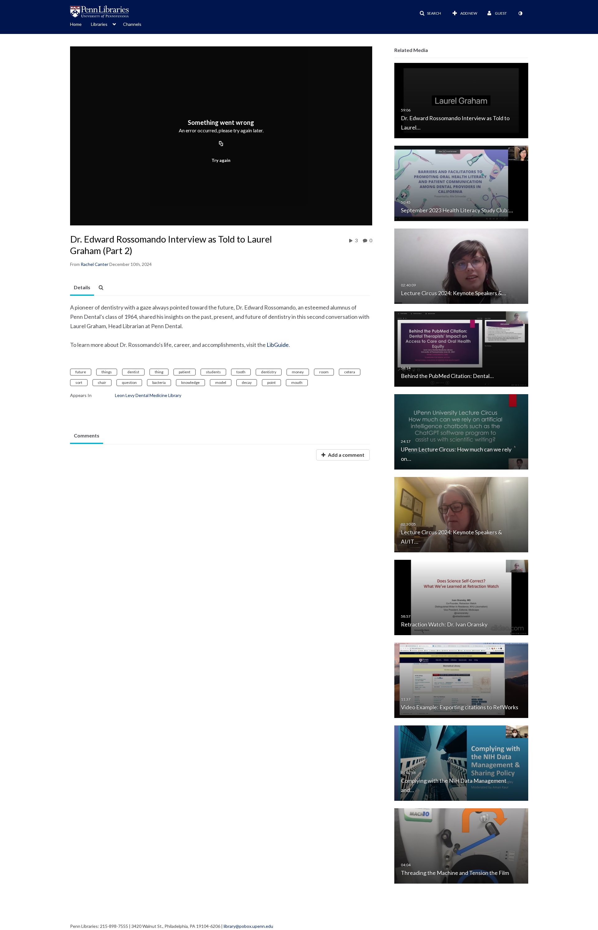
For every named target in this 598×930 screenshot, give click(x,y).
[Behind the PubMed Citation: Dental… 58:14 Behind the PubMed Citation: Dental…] (461, 348)
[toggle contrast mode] (520, 13)
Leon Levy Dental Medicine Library (148, 395)
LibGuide (278, 344)
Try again (220, 160)
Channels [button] (132, 24)
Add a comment (345, 455)
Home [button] (76, 24)
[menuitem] (80, 23)
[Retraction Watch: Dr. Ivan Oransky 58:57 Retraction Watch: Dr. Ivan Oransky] (461, 597)
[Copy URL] (221, 144)
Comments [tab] (86, 435)
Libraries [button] (99, 24)
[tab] (82, 288)
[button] (430, 13)
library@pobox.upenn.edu (248, 926)
